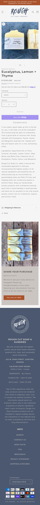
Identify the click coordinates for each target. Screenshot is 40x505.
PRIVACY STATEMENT (20, 459)
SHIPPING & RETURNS (20, 464)
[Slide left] (15, 65)
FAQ (20, 449)
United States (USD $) (19, 482)
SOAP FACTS (20, 445)
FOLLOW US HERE (14, 298)
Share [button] (6, 213)
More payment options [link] (20, 122)
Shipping (4, 83)
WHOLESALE (20, 454)
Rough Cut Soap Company (22, 499)
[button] (2, 12)
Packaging (5, 91)
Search (20, 435)
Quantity (4, 100)
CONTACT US (20, 440)
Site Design (10, 501)
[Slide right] (24, 65)
